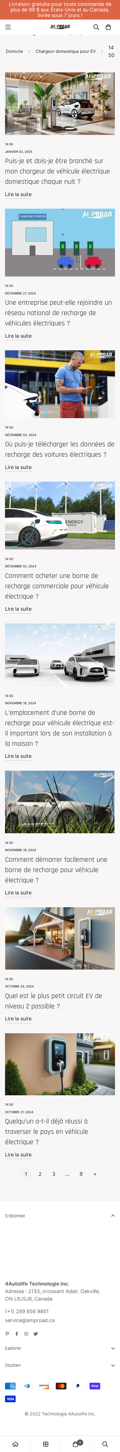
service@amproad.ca (30, 1320)
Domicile (14, 51)
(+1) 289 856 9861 (27, 1311)
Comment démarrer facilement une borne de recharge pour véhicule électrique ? (56, 870)
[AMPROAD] (60, 27)
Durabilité (16, 1374)
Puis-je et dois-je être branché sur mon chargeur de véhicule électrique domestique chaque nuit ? (57, 171)
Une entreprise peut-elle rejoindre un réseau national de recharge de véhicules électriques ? (58, 313)
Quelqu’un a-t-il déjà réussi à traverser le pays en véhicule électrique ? (46, 1132)
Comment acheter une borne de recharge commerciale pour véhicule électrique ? (57, 586)
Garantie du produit (28, 1401)
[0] (75, 1444)
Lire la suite (18, 194)
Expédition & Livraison (31, 1381)
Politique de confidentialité (36, 1411)
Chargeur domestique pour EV (66, 51)
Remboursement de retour (36, 1391)
